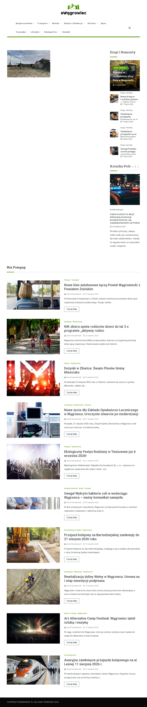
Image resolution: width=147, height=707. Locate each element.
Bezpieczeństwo (24, 23)
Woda (81, 488)
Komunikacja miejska (72, 530)
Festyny (67, 447)
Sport (103, 23)
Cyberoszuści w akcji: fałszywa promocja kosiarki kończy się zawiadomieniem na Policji (125, 218)
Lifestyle (35, 32)
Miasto (55, 23)
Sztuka (73, 613)
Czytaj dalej (71, 309)
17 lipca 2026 (128, 104)
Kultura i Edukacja (73, 23)
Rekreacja (78, 572)
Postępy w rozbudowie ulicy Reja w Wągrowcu (123, 76)
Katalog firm (50, 32)
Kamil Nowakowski (74, 294)
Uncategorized (70, 655)
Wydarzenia (77, 322)
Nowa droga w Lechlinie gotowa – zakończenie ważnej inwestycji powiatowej (129, 102)
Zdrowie (91, 23)
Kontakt (66, 32)
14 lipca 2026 (128, 122)
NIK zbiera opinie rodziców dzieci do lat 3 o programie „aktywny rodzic (96, 329)
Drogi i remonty (120, 68)
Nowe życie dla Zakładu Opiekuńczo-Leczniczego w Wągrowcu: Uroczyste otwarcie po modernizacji (101, 412)
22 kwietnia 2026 (119, 227)
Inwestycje (68, 405)
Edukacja (67, 322)
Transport (42, 23)
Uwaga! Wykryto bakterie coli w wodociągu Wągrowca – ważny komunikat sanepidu (95, 495)
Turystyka (21, 32)
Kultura (67, 363)
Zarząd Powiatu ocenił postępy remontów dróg (128, 152)
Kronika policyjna (116, 210)
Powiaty (67, 280)
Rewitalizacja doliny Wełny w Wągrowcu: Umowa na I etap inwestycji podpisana (102, 579)
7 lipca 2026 (127, 156)
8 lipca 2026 (127, 139)
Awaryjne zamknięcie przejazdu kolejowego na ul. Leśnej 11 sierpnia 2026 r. (101, 662)
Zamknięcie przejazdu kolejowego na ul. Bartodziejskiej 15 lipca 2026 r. (129, 119)
